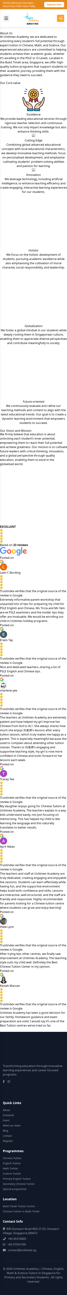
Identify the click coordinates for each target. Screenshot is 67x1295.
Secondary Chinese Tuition (19, 1184)
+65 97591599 (17, 1244)
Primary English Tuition (17, 1178)
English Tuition (12, 1163)
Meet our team (12, 1125)
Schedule (8, 1115)
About (6, 1110)
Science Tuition (12, 1173)
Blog (5, 1130)
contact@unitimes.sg (22, 1250)
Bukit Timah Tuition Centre (19, 1206)
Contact (7, 1135)
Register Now (54, 4)
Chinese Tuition (12, 1158)
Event (6, 1120)
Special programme (14, 1189)
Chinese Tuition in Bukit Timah (21, 1211)
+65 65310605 (17, 1239)
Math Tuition (10, 1168)
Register (8, 1141)
